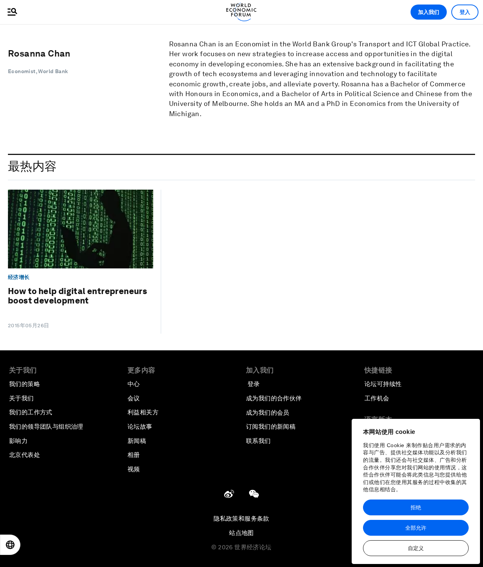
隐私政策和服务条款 (241, 518)
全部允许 (415, 528)
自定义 (416, 548)
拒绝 (416, 507)
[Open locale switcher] (10, 545)
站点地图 (241, 532)
